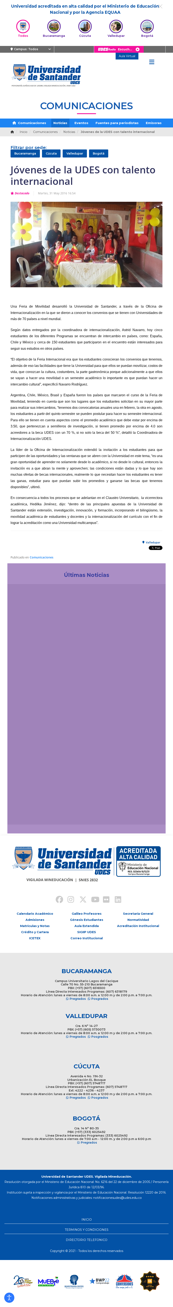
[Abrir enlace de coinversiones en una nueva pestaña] (99, 1281)
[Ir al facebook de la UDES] (56, 900)
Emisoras (154, 123)
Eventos (81, 123)
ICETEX (35, 938)
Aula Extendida (86, 925)
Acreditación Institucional (138, 925)
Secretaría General (138, 913)
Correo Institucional (86, 938)
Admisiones (35, 919)
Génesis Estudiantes (86, 919)
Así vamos (22, 812)
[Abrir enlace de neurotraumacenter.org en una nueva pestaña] (48, 1281)
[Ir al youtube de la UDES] (92, 900)
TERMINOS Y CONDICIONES (86, 1230)
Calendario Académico (35, 913)
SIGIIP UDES (86, 932)
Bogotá (98, 153)
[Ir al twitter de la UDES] (80, 900)
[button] (9, 1298)
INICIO (86, 1219)
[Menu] (151, 62)
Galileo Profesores (86, 913)
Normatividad (138, 919)
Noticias (60, 123)
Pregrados (78, 999)
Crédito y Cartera (35, 932)
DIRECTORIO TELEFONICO (86, 1240)
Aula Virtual (127, 56)
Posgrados (99, 999)
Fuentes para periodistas (117, 123)
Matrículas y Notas (35, 925)
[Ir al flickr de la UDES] (104, 900)
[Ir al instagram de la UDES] (68, 900)
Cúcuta (51, 153)
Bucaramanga (25, 153)
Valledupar (74, 153)
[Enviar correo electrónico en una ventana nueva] (117, 1198)
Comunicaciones (31, 123)
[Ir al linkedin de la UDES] (116, 900)
